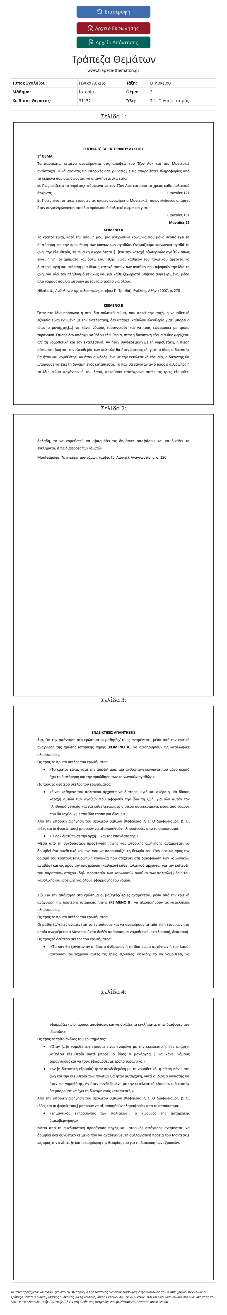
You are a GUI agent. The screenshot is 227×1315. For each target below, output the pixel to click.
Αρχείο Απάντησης (117, 42)
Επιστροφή (117, 12)
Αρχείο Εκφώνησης (117, 28)
